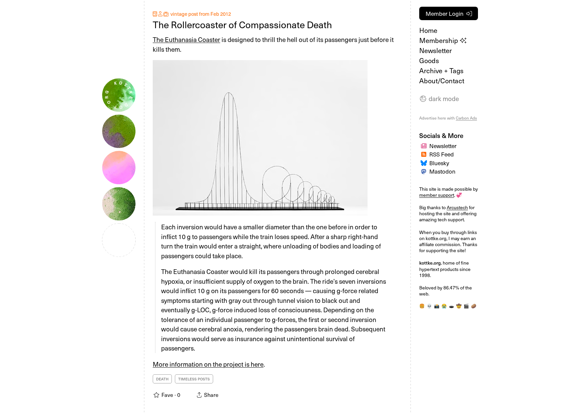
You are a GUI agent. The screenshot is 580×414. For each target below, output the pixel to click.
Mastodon (442, 171)
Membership (439, 40)
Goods (429, 60)
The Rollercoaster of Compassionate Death (242, 24)
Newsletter (435, 50)
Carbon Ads (466, 118)
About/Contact (441, 81)
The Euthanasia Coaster (186, 39)
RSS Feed (441, 154)
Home (428, 30)
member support (436, 194)
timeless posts (194, 379)
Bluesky (439, 162)
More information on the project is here (208, 364)
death (162, 379)
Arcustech (457, 207)
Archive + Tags (441, 70)
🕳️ (451, 306)
